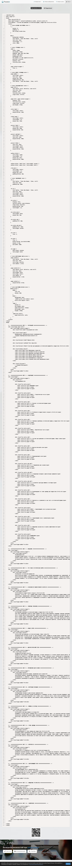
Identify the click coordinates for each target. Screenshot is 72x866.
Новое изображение (49, 1)
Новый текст (38, 1)
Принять (68, 863)
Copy (68, 14)
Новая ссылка (60, 1)
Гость (68, 1)
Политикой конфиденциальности (36, 864)
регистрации (33, 848)
